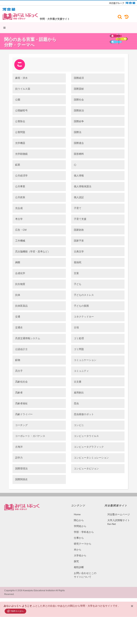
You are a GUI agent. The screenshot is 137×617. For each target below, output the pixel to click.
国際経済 (79, 77)
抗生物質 (20, 284)
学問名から (80, 526)
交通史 (19, 327)
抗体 (17, 294)
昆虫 (76, 403)
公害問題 (20, 132)
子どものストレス (84, 294)
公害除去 (20, 121)
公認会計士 (21, 349)
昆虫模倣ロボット (84, 414)
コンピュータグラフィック (89, 446)
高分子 (19, 370)
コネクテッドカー (84, 316)
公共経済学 (21, 175)
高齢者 (19, 392)
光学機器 (20, 143)
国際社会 (79, 99)
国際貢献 (79, 88)
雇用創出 (79, 392)
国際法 (77, 132)
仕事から (79, 537)
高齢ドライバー (24, 414)
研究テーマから (82, 543)
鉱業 (17, 164)
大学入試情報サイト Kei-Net (118, 522)
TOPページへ (17, 611)
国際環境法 (21, 468)
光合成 (19, 208)
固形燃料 (79, 153)
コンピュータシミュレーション (91, 457)
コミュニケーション (85, 360)
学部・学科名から (84, 532)
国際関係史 (21, 479)
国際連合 (79, 143)
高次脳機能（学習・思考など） (32, 251)
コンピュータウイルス (86, 436)
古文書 (77, 381)
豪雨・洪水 (21, 77)
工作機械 (20, 240)
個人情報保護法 (82, 186)
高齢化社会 (21, 381)
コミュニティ (81, 370)
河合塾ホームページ (118, 514)
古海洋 (19, 446)
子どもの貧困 (81, 305)
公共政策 (20, 197)
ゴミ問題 (79, 349)
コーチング (21, 425)
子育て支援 (80, 219)
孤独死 (77, 262)
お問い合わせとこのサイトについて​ (85, 575)
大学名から (80, 555)
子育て (77, 208)
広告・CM (21, 229)
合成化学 (20, 273)
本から (77, 549)
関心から (79, 520)
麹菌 (17, 262)
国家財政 (79, 229)
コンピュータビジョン (86, 468)
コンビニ (79, 425)
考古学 (19, 219)
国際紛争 (79, 121)
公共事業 (20, 186)
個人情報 (79, 175)
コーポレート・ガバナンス (30, 436)
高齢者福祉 (21, 403)
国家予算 (79, 240)
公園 (17, 99)
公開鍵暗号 (21, 110)
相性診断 (79, 567)
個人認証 (79, 197)
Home (77, 514)
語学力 (19, 457)
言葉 (76, 273)
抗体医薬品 (21, 305)
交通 (17, 316)
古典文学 (79, 251)
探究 (76, 561)
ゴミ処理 (79, 338)
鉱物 (17, 360)
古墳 (76, 327)
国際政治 (79, 110)
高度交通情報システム (27, 338)
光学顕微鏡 (21, 153)
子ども (77, 284)
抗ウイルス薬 (22, 88)
